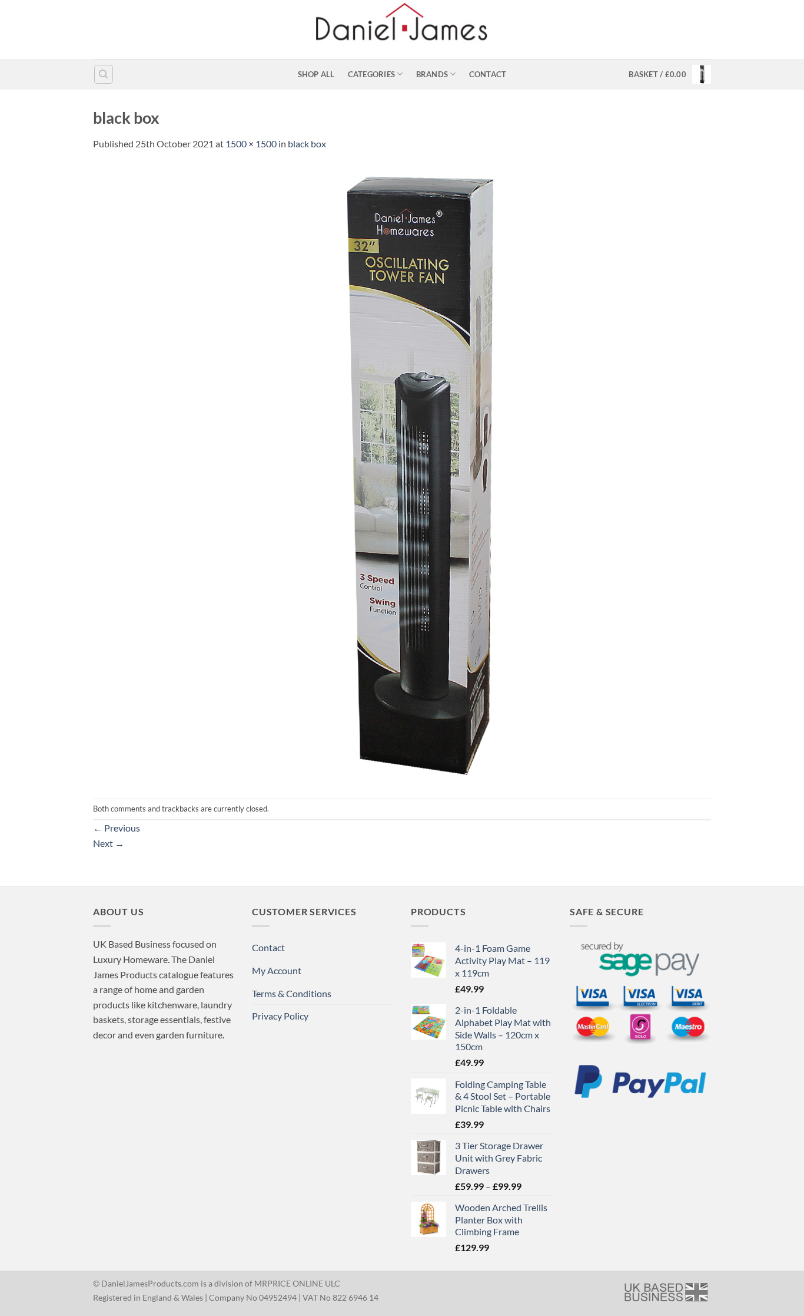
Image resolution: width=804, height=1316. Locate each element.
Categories (372, 74)
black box (307, 143)
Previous (116, 827)
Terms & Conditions (291, 993)
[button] (670, 74)
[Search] (103, 74)
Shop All (316, 74)
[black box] (402, 473)
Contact (488, 74)
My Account (276, 970)
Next (108, 843)
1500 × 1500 (251, 143)
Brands (432, 74)
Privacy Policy (280, 1015)
